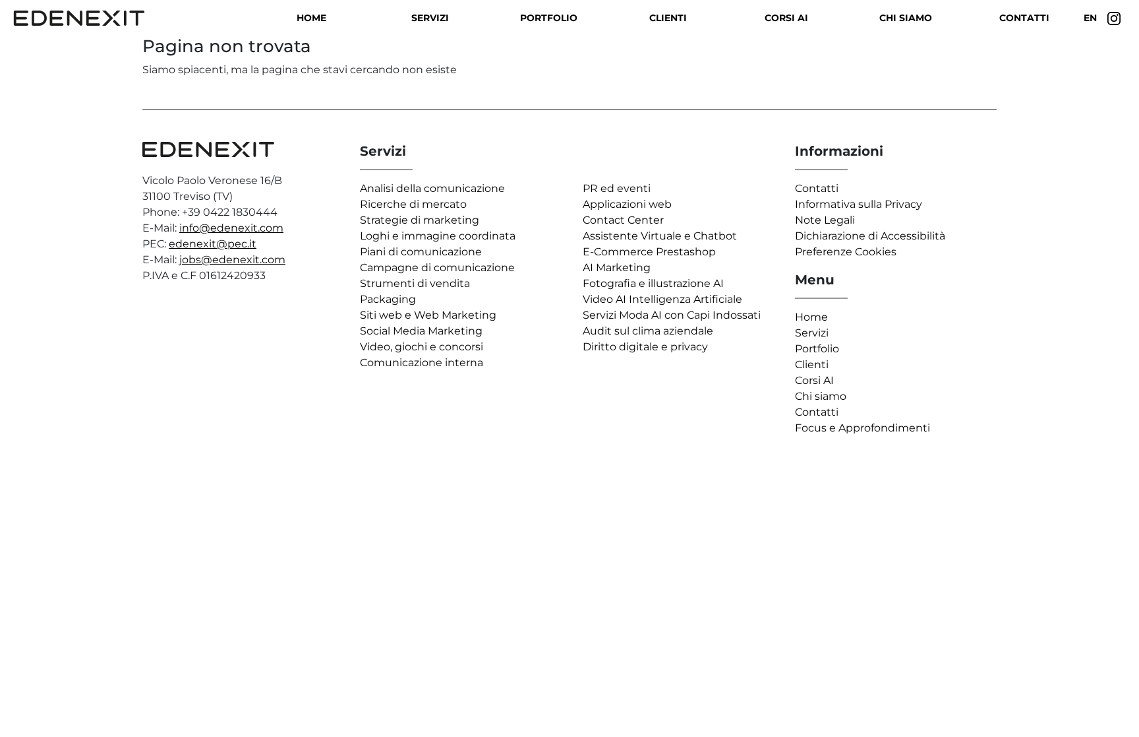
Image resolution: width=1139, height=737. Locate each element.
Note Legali (825, 220)
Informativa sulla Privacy (858, 204)
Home (311, 18)
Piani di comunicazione (421, 251)
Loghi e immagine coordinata (437, 236)
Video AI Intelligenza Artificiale (662, 299)
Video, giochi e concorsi (421, 346)
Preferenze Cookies (845, 251)
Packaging (388, 299)
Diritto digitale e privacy (645, 346)
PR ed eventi (617, 188)
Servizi (430, 18)
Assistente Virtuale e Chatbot (660, 236)
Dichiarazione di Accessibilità (870, 236)
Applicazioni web (627, 204)
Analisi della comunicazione (432, 188)
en (1090, 18)
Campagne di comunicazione (437, 267)
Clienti (668, 18)
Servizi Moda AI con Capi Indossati (672, 315)
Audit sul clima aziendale (648, 331)
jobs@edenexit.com (232, 259)
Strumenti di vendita (415, 283)
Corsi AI (786, 18)
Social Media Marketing (421, 331)
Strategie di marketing (419, 220)
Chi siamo (905, 18)
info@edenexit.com (231, 228)
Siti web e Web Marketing (428, 315)
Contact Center (623, 220)
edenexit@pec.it (212, 244)
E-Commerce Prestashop (649, 251)
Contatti (1024, 18)
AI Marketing (617, 267)
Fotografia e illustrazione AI (653, 283)
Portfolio (548, 18)
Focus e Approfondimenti (862, 428)
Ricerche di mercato (413, 204)
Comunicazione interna (421, 362)
